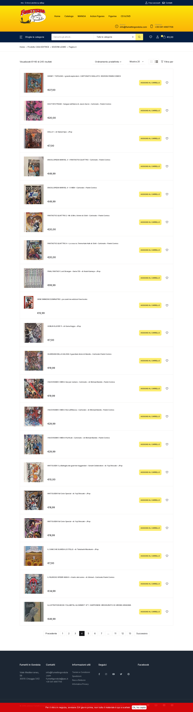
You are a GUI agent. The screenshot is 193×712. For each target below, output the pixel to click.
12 (123, 633)
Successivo (142, 633)
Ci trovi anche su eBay (34, 3)
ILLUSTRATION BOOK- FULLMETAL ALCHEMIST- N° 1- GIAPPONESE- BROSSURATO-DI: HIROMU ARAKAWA (89, 605)
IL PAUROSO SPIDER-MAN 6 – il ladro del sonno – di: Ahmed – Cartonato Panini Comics (81, 577)
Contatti (169, 3)
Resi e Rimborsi (78, 680)
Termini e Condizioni (81, 672)
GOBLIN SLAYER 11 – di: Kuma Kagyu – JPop (64, 326)
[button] (32, 37)
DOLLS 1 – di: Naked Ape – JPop (60, 132)
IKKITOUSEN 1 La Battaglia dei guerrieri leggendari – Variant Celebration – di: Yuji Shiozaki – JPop (85, 466)
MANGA (82, 16)
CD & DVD (126, 16)
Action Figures (97, 16)
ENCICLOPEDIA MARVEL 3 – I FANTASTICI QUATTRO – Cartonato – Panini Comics (79, 160)
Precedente (51, 633)
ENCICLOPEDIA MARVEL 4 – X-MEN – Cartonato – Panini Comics (72, 188)
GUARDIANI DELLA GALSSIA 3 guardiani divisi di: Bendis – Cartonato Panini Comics (79, 354)
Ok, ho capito (139, 707)
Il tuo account (154, 3)
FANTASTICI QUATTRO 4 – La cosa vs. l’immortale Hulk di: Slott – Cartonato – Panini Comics (83, 243)
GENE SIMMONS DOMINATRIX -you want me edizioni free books (62, 299)
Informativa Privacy (80, 684)
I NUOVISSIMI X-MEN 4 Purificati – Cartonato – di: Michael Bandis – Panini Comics (79, 438)
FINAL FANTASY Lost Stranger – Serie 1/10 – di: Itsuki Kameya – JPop (74, 271)
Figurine (113, 16)
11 (115, 633)
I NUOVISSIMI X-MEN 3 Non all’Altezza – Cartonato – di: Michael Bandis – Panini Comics (81, 410)
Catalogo (69, 16)
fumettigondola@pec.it (57, 678)
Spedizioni (76, 676)
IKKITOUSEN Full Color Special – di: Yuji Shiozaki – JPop (69, 494)
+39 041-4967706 (54, 682)
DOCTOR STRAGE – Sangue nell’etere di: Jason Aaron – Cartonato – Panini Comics (79, 104)
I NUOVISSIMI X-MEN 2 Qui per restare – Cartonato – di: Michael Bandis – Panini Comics (81, 382)
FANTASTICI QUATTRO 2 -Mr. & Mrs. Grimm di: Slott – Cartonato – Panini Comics (78, 216)
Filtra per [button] (168, 61)
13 (130, 633)
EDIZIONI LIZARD (59, 47)
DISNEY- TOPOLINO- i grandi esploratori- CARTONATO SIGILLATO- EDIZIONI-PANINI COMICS (84, 76)
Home (57, 16)
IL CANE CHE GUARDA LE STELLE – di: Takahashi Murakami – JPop (73, 549)
